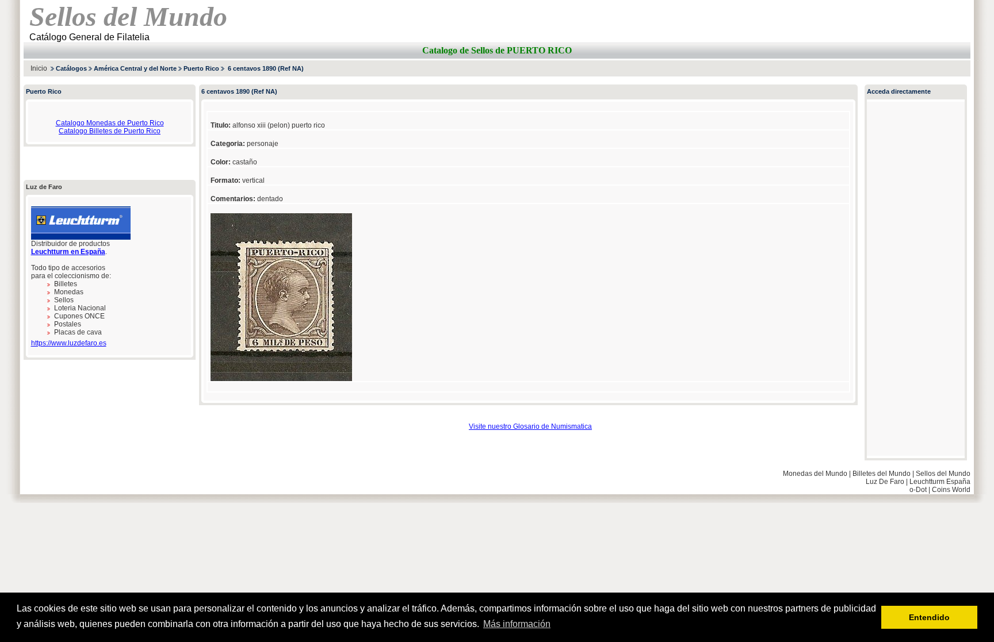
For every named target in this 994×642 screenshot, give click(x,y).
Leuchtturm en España (68, 252)
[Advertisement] (835, 68)
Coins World (951, 490)
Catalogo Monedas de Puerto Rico (110, 123)
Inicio (38, 68)
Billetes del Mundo (881, 474)
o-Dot (918, 490)
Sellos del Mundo (943, 474)
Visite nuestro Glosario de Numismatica (530, 426)
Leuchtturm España (939, 482)
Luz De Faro (885, 482)
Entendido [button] (929, 617)
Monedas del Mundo (815, 474)
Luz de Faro (44, 186)
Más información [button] (516, 624)
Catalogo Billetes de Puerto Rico (109, 131)
